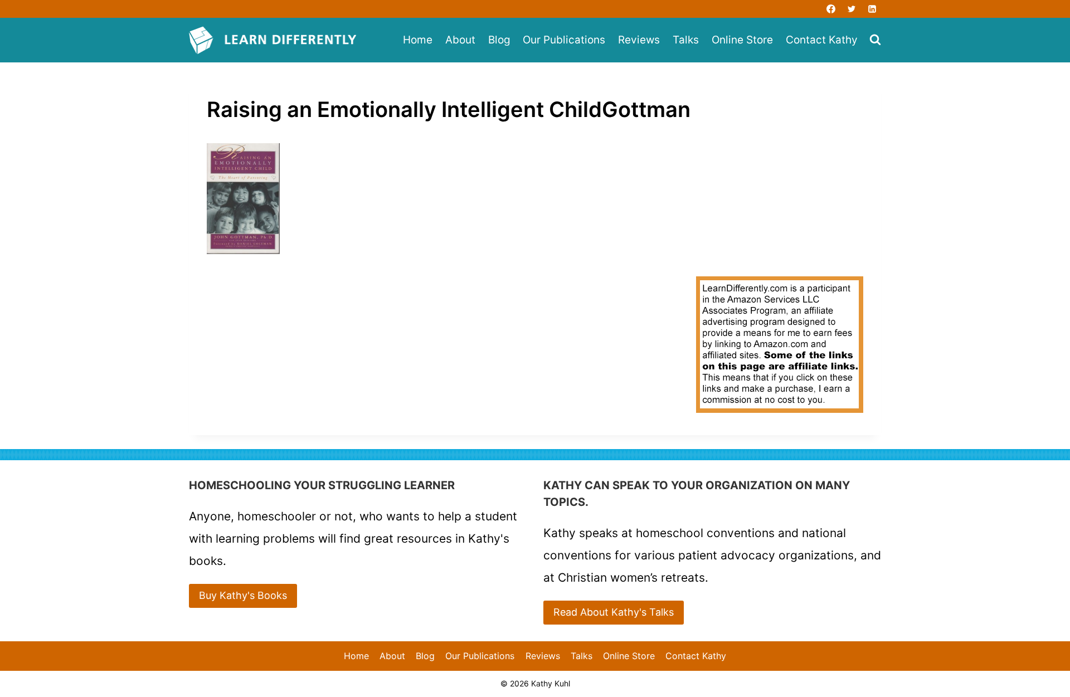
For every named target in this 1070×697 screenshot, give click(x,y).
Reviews (639, 39)
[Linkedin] (872, 9)
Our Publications (564, 39)
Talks (686, 39)
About (460, 39)
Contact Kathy (822, 39)
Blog (499, 39)
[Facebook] (831, 9)
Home (417, 39)
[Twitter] (851, 9)
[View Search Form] (875, 40)
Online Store (742, 39)
